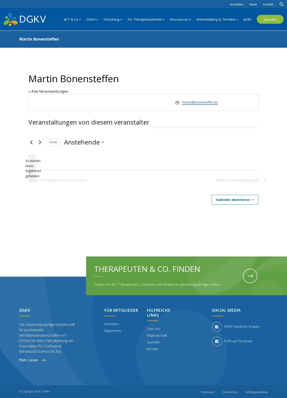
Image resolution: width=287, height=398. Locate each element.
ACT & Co (71, 19)
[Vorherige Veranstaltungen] (31, 142)
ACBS (247, 19)
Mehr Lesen (29, 360)
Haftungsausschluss (256, 392)
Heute (53, 142)
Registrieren (112, 331)
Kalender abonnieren (233, 200)
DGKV (91, 19)
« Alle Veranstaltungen (48, 91)
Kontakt (268, 4)
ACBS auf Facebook (238, 341)
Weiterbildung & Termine (215, 19)
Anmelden (237, 4)
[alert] (32, 168)
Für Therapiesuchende (145, 19)
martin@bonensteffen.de (200, 102)
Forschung (112, 19)
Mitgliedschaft (157, 335)
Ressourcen (179, 19)
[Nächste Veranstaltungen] (40, 142)
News (253, 4)
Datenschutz (229, 392)
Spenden (270, 19)
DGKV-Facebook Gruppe (241, 326)
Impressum (208, 392)
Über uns (153, 329)
